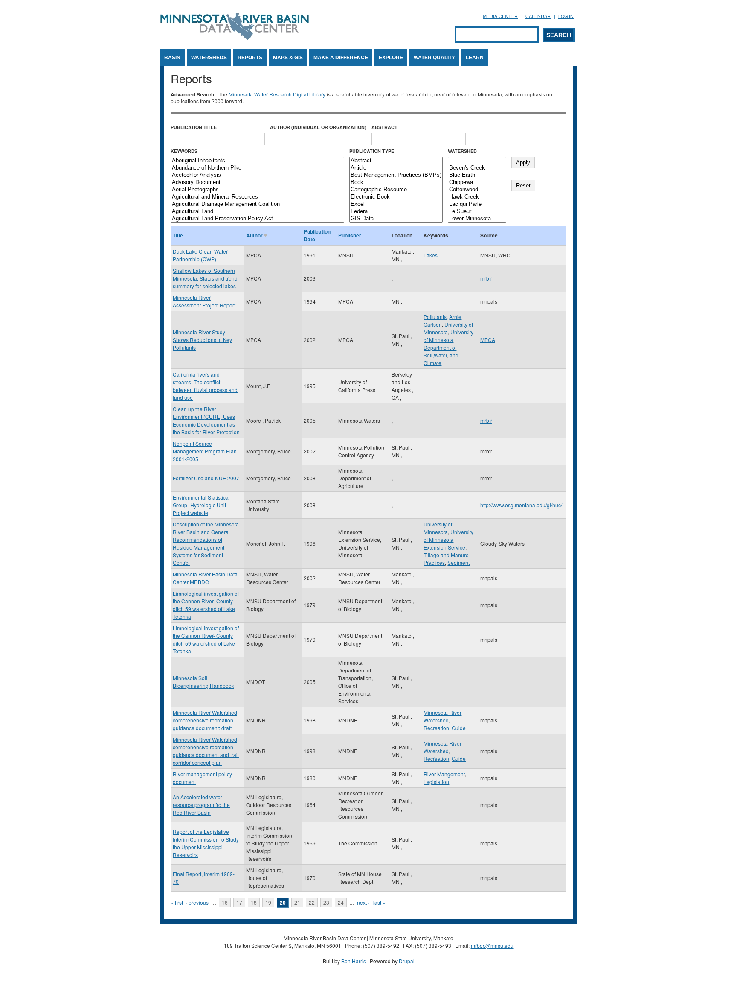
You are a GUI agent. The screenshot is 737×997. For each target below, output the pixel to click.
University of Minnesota (438, 527)
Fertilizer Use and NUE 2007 (206, 478)
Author (254, 235)
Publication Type (371, 151)
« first (177, 902)
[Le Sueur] (477, 211)
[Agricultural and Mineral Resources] (257, 197)
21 (297, 902)
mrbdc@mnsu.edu (492, 945)
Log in (566, 16)
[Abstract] (396, 160)
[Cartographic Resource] (396, 189)
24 (341, 902)
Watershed (462, 151)
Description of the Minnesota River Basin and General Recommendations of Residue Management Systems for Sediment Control (206, 543)
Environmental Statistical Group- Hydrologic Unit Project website (201, 505)
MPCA (487, 339)
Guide (459, 727)
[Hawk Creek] (477, 197)
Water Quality (434, 58)
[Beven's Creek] (477, 168)
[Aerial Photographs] (257, 189)
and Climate (441, 358)
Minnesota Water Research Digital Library (277, 94)
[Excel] (396, 204)
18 (254, 902)
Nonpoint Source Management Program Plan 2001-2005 (205, 451)
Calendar (538, 16)
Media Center (500, 16)
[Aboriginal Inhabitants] (257, 160)
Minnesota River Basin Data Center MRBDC (205, 577)
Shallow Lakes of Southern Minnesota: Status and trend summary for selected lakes (205, 278)
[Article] (396, 168)
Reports (250, 58)
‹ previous (197, 902)
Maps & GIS (288, 58)
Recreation (436, 727)
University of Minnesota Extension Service (448, 539)
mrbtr (486, 278)
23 (326, 902)
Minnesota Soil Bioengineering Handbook (203, 681)
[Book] (396, 182)
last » (379, 902)
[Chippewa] (477, 182)
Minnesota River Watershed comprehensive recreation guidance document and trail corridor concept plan (206, 751)
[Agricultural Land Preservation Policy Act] (257, 218)
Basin (172, 58)
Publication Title (194, 127)
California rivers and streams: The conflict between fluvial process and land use (205, 386)
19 (268, 902)
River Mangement (444, 774)
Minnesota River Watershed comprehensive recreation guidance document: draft (205, 720)
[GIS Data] (396, 218)
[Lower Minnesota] (477, 218)
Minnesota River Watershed (442, 716)
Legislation (436, 781)
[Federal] (396, 211)
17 (239, 902)
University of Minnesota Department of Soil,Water (448, 343)
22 (312, 902)
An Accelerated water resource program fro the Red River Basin (201, 804)
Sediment (458, 562)
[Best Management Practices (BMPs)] (396, 175)
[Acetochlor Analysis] (257, 175)
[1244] (477, 160)
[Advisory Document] (257, 182)
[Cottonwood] (477, 189)
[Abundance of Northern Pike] (257, 168)
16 (225, 902)
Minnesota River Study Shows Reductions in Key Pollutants (202, 339)
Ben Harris (353, 961)
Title (178, 235)
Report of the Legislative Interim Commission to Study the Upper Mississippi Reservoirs (206, 843)
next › (363, 902)
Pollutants (435, 316)
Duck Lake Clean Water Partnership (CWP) (200, 255)
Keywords (184, 151)
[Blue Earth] (477, 175)
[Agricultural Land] (257, 211)
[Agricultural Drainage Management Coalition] (257, 204)
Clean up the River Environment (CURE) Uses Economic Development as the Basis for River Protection (206, 420)
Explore (391, 58)
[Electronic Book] (396, 197)
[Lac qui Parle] (477, 204)
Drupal (407, 961)
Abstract (384, 127)
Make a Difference (340, 58)
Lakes (431, 255)
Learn (475, 58)
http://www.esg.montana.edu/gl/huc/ (521, 505)
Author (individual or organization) (318, 127)
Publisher (349, 235)
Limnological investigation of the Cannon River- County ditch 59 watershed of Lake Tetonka (206, 605)
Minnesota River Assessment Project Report (204, 301)
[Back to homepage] (234, 37)
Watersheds (209, 58)
